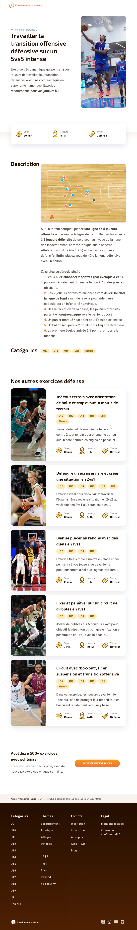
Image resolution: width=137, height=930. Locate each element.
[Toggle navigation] (125, 5)
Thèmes (47, 816)
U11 (13, 837)
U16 (13, 870)
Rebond (46, 877)
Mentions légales (112, 823)
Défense (46, 843)
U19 (13, 890)
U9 (12, 823)
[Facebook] (104, 922)
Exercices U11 (37, 799)
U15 (13, 863)
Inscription (78, 823)
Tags (44, 856)
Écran (44, 870)
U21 (13, 897)
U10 (13, 830)
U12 (13, 843)
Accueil (14, 799)
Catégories (24, 799)
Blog (74, 850)
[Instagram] (111, 922)
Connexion (78, 830)
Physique (47, 830)
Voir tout (47, 883)
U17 (13, 877)
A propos (77, 837)
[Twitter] (123, 922)
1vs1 (44, 863)
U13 (13, 850)
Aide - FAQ (78, 843)
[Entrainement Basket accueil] (25, 5)
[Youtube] (117, 922)
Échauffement (50, 823)
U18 (13, 884)
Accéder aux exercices (97, 763)
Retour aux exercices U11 (26, 29)
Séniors (16, 904)
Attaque (46, 837)
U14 (13, 857)
